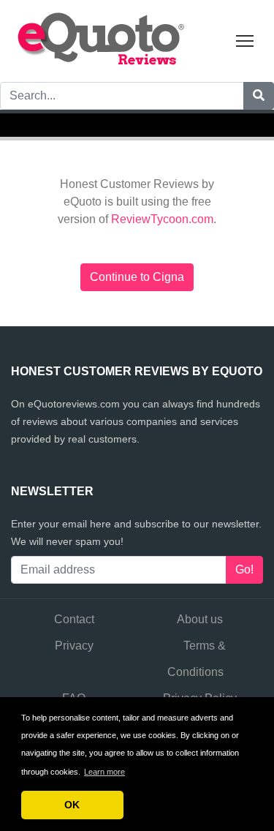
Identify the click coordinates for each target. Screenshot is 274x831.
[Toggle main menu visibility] (245, 39)
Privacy (74, 645)
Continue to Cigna (137, 277)
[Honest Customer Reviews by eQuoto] (102, 40)
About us (200, 619)
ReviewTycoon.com (162, 219)
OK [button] (72, 805)
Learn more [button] (104, 771)
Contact (74, 619)
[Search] (258, 96)
